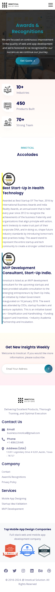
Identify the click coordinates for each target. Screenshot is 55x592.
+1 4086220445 (15, 442)
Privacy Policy (9, 482)
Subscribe (48, 369)
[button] (50, 4)
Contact (6, 471)
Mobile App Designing (14, 498)
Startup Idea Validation (14, 503)
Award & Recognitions (14, 477)
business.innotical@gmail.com (23, 433)
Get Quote (26, 60)
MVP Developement (13, 508)
